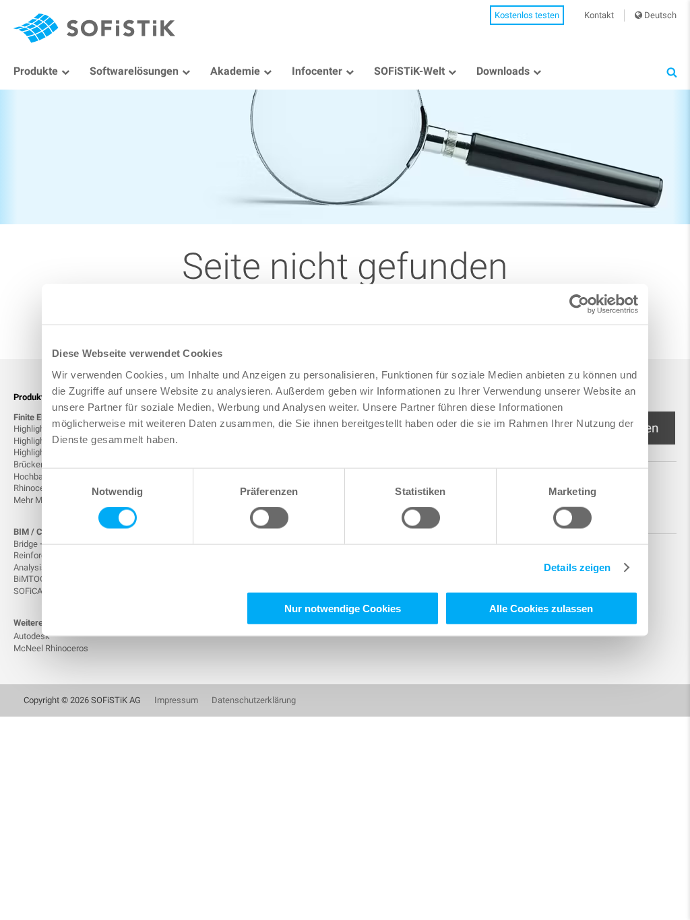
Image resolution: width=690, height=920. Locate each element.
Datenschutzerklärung (254, 700)
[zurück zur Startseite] (94, 28)
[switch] (269, 518)
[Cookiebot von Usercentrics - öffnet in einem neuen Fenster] (579, 304)
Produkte (35, 71)
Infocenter (317, 71)
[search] (671, 72)
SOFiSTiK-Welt (409, 71)
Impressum (176, 700)
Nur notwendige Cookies (342, 608)
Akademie (235, 71)
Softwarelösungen (134, 71)
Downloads (503, 71)
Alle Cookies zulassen (541, 608)
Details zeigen (577, 567)
